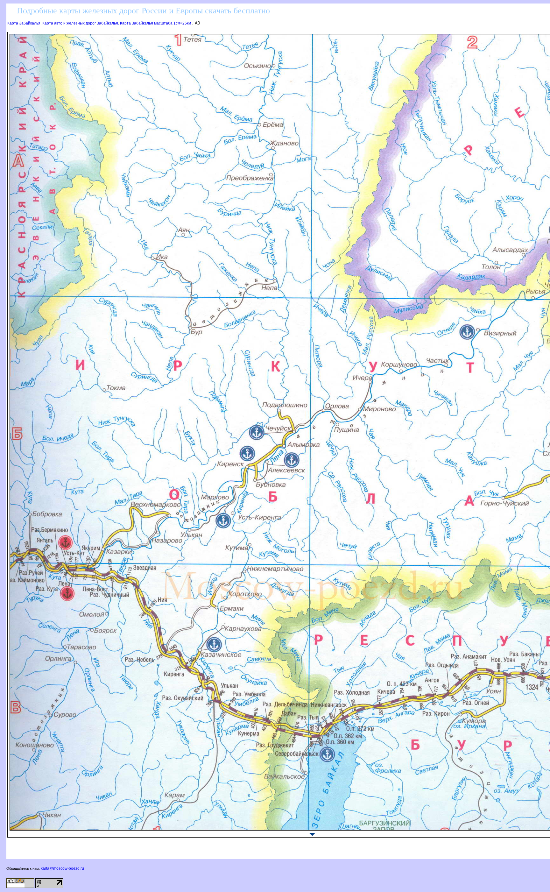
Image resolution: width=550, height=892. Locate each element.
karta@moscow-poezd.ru (62, 868)
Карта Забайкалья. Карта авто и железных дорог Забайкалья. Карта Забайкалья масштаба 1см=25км (99, 23)
